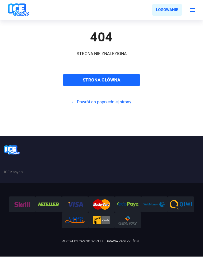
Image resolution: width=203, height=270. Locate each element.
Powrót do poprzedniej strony (104, 101)
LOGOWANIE (167, 9)
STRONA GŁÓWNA (101, 80)
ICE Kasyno (13, 172)
